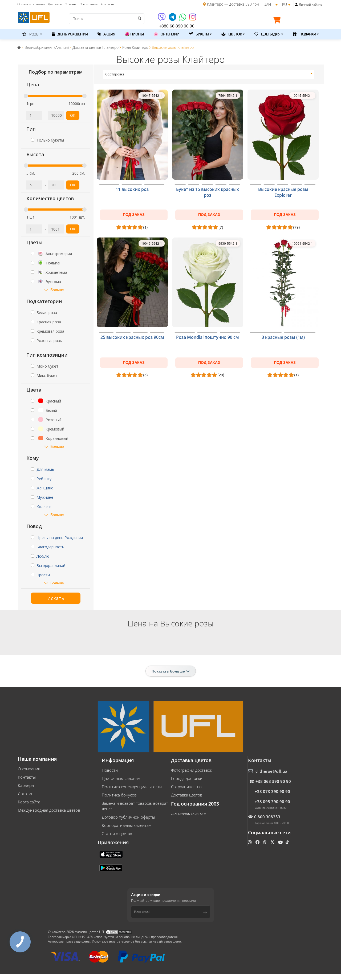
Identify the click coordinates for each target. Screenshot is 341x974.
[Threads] (265, 842)
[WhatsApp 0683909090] (183, 19)
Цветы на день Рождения (59, 537)
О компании (29, 768)
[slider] (26, 96)
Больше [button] (57, 289)
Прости (43, 574)
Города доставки (186, 778)
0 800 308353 (267, 816)
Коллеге (43, 506)
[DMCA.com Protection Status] (118, 931)
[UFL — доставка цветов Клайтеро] (34, 16)
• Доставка (54, 4)
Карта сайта (29, 801)
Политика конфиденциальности (132, 786)
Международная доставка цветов (49, 810)
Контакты (27, 777)
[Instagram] (192, 19)
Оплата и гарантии (31, 4)
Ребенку (43, 478)
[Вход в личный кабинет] (296, 4)
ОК (72, 115)
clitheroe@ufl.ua (271, 771)
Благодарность (50, 546)
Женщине (44, 487)
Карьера (26, 785)
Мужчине (44, 497)
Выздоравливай (50, 565)
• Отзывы (69, 4)
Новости (110, 770)
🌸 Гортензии (166, 34)
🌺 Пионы (134, 34)
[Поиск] (139, 18)
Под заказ (134, 214)
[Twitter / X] (272, 842)
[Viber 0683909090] (162, 19)
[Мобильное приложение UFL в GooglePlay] (111, 867)
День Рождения (72, 34)
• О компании (88, 4)
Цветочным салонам (121, 778)
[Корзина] (278, 21)
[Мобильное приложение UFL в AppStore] (111, 853)
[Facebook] (258, 842)
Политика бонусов (119, 795)
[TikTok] (288, 842)
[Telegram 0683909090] (173, 19)
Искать (55, 598)
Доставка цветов (186, 795)
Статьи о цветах (117, 833)
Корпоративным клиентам (126, 825)
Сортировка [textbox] (114, 74)
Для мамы (45, 469)
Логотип (26, 793)
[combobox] (209, 74)
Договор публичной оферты (128, 817)
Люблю (42, 556)
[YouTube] (281, 842)
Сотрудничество (186, 786)
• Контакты (107, 4)
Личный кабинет (311, 4)
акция (109, 34)
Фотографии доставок (191, 770)
